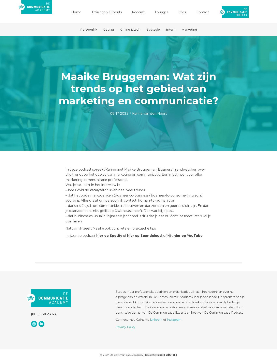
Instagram (174, 319)
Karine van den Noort (149, 113)
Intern (170, 29)
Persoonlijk (88, 29)
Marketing (189, 29)
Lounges (161, 12)
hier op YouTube (188, 236)
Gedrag (108, 29)
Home (76, 12)
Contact (202, 12)
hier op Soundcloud (144, 236)
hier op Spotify (109, 236)
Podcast (138, 12)
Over (182, 12)
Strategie (153, 29)
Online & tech (130, 29)
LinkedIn (156, 319)
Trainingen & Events (107, 12)
